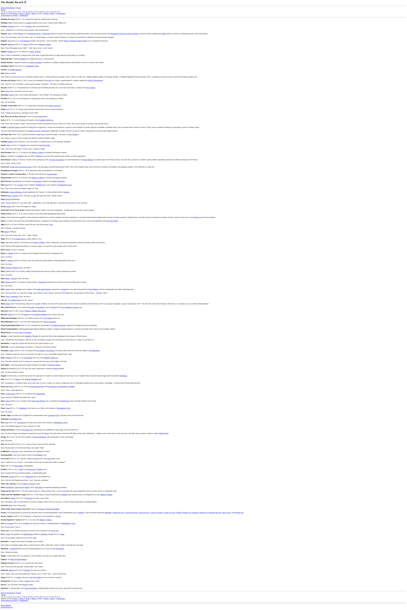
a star (34, 196)
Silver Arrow (226, 513)
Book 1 (15, 13)
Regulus (8, 282)
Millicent (11, 44)
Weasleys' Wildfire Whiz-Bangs (35, 311)
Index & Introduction (8, 8)
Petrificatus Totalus (53, 365)
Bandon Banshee (16, 70)
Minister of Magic (45, 44)
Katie (6, 185)
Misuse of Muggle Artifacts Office (75, 41)
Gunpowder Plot (53, 415)
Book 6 (46, 13)
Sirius (8, 289)
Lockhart (28, 23)
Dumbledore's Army (65, 185)
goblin (163, 34)
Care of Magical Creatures (69, 307)
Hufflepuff (23, 408)
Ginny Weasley (73, 134)
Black (9, 196)
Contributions (23, 15)
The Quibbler (40, 350)
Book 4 (34, 13)
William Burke (163, 433)
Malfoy (7, 278)
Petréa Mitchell (6, 605)
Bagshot (10, 142)
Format (18, 8)
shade (62, 534)
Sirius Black (50, 350)
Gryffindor (26, 523)
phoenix (27, 581)
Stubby (11, 350)
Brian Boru (39, 487)
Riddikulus (123, 376)
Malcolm (11, 26)
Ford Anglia (46, 145)
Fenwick (8, 199)
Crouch (11, 95)
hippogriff (13, 549)
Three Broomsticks (30, 588)
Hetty (8, 145)
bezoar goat (197, 217)
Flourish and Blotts (53, 509)
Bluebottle (108, 513)
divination (41, 509)
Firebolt (178, 513)
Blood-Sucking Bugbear (18, 559)
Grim (51, 224)
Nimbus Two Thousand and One (210, 513)
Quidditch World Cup (46, 120)
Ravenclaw (22, 422)
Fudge (25, 44)
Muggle (23, 145)
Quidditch (22, 59)
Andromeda (14, 296)
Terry (7, 422)
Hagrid (53, 307)
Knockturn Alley (27, 430)
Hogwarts (39, 116)
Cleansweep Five (118, 513)
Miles (10, 314)
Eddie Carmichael (55, 106)
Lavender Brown (20, 239)
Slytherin (29, 26)
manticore (41, 307)
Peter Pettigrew (94, 289)
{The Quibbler (47, 318)
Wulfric (27, 487)
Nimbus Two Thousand (190, 513)
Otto (9, 41)
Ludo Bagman (25, 41)
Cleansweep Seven (131, 513)
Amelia (8, 394)
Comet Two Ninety (156, 513)
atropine (66, 192)
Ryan (7, 91)
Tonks (7, 296)
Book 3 (28, 13)
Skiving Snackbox (50, 322)
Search (3, 10)
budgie (19, 577)
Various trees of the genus (21, 167)
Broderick (8, 358)
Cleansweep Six (143, 513)
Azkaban (64, 289)
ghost (21, 332)
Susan (13, 394)
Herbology (39, 455)
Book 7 (52, 13)
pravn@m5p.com (7, 607)
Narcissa (14, 278)
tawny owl (54, 531)
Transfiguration (52, 174)
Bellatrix (16, 268)
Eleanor (11, 476)
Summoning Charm (32, 66)
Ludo (9, 34)
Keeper (26, 314)
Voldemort (43, 534)
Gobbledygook (16, 300)
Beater (21, 34)
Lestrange (15, 196)
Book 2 (22, 13)
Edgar (8, 401)
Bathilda (10, 52)
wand (48, 458)
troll (49, 80)
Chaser (20, 185)
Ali (7, 109)
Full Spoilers (60, 13)
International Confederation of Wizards (61, 386)
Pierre (11, 386)
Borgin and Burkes (39, 437)
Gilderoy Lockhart (35, 62)
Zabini (8, 304)
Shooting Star (238, 513)
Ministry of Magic (37, 152)
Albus (17, 487)
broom (22, 347)
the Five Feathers (36, 577)
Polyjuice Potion (112, 221)
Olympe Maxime (87, 160)
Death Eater (47, 34)
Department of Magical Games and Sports (124, 34)
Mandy (13, 498)
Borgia (47, 433)
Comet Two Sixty (169, 513)
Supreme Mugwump (37, 386)
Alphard (10, 253)
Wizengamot (40, 394)
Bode (10, 505)
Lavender (10, 523)
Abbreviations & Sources (9, 15)
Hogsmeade (37, 181)
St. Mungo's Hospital (59, 325)
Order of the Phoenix (44, 289)
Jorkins (8, 206)
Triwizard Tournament (56, 160)
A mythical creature (13, 127)
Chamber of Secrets (33, 131)
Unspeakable (28, 358)
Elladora (10, 260)
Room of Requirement (95, 80)
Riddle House (28, 534)
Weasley (6, 232)
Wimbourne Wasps (34, 34)
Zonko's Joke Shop (58, 181)
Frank (8, 534)
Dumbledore (9, 487)
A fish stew (14, 451)
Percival (21, 487)
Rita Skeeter (19, 466)
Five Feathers (90, 88)
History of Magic (35, 52)
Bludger (39, 156)
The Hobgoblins (94, 350)
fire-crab (31, 307)
